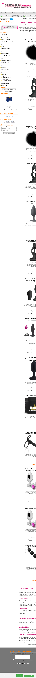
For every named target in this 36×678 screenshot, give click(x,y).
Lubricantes (4, 65)
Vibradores (4, 85)
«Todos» (4, 74)
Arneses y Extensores (7, 41)
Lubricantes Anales (6, 77)
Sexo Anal (4, 72)
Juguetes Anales (6, 76)
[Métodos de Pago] (9, 122)
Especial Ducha (5, 48)
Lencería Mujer (5, 62)
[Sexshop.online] (17, 10)
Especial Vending (6, 51)
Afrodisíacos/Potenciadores (8, 36)
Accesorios (4, 34)
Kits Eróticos (4, 58)
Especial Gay (4, 50)
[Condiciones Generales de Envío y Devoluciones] (6, 117)
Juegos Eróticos (5, 55)
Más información (29, 675)
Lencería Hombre (6, 60)
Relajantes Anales (6, 80)
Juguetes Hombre (6, 57)
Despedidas (4, 46)
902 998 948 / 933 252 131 (16, 16)
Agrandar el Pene (6, 37)
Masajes (3, 67)
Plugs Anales (5, 79)
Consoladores (5, 44)
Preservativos (5, 69)
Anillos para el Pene (6, 39)
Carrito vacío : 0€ (10, 26)
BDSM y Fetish (5, 43)
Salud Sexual (4, 71)
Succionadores (5, 83)
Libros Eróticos (5, 64)
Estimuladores (5, 53)
